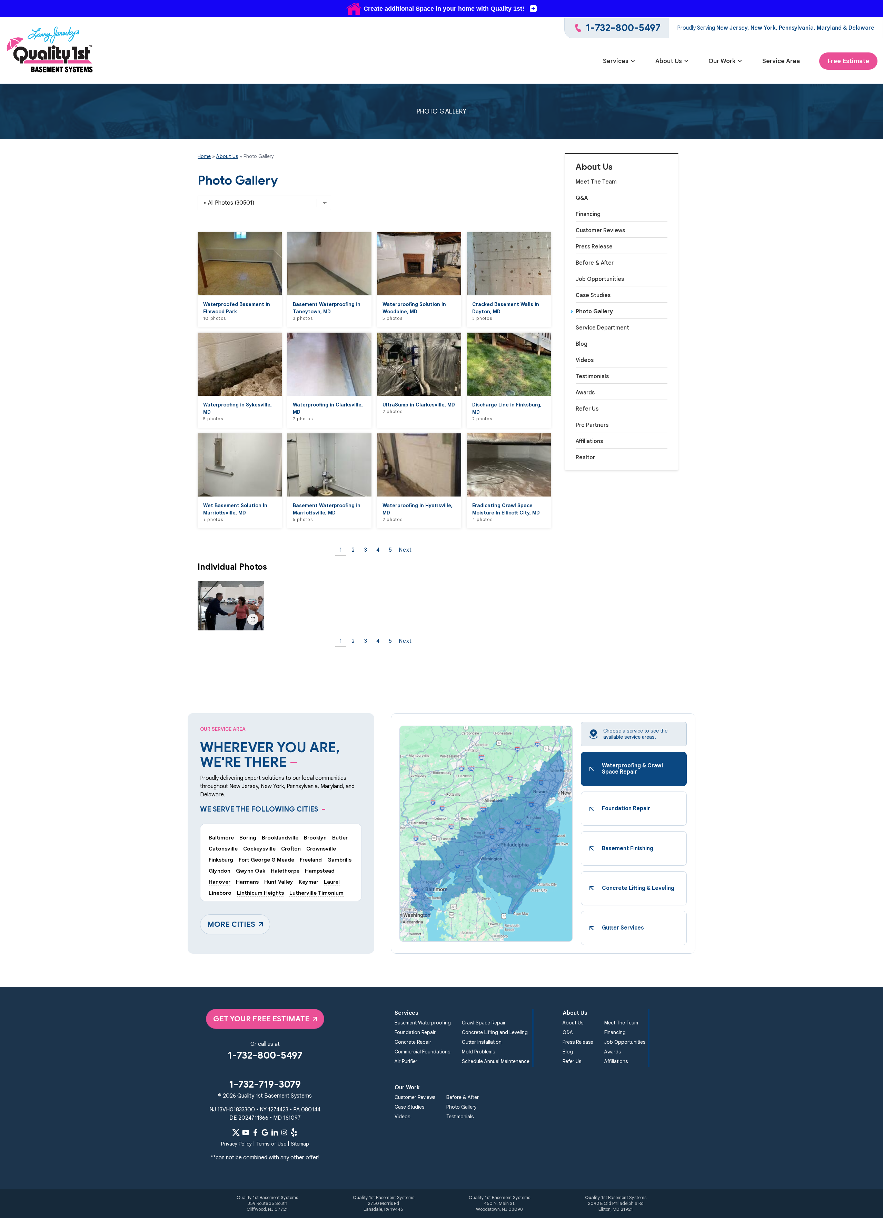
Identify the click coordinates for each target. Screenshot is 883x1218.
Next (405, 550)
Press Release (594, 246)
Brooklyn (315, 837)
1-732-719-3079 (265, 1084)
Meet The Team (596, 181)
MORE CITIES (231, 924)
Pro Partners (592, 425)
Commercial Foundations (422, 1052)
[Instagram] (284, 1132)
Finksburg (221, 859)
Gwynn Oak (250, 870)
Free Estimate (848, 61)
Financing (588, 214)
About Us (668, 61)
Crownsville (321, 848)
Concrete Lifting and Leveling (495, 1032)
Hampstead (320, 870)
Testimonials (592, 376)
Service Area (781, 61)
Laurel (332, 881)
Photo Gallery (594, 311)
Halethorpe (285, 870)
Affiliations (589, 441)
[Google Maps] (265, 1132)
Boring (247, 837)
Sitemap (300, 1144)
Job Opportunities (600, 279)
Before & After (595, 262)
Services (615, 61)
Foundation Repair (415, 1032)
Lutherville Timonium (316, 893)
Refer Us (587, 408)
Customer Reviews (600, 230)
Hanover (219, 881)
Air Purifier (406, 1061)
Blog (581, 344)
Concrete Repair (413, 1042)
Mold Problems (478, 1052)
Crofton (291, 848)
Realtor (585, 457)
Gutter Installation (482, 1042)
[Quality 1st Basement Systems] (50, 50)
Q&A (582, 198)
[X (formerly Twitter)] (236, 1132)
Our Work (721, 61)
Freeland (311, 859)
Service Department (602, 327)
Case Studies (593, 295)
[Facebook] (255, 1132)
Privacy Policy (236, 1144)
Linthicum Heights (260, 893)
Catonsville (223, 848)
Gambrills (339, 859)
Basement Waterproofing (423, 1023)
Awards (585, 392)
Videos (585, 360)
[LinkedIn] (274, 1132)
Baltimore (221, 837)
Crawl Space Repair (484, 1023)
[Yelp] (294, 1132)
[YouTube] (245, 1132)
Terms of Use (271, 1144)
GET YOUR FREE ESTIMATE (261, 1018)
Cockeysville (259, 848)
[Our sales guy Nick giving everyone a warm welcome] (231, 605)
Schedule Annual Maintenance (495, 1061)
